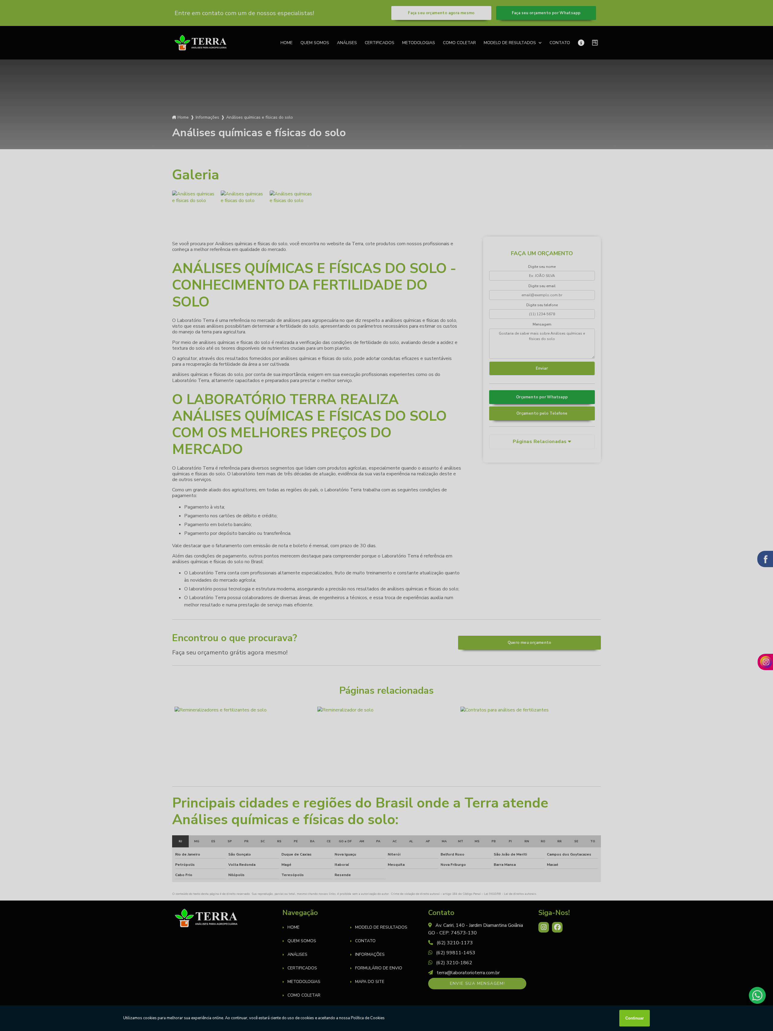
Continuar (634, 1018)
